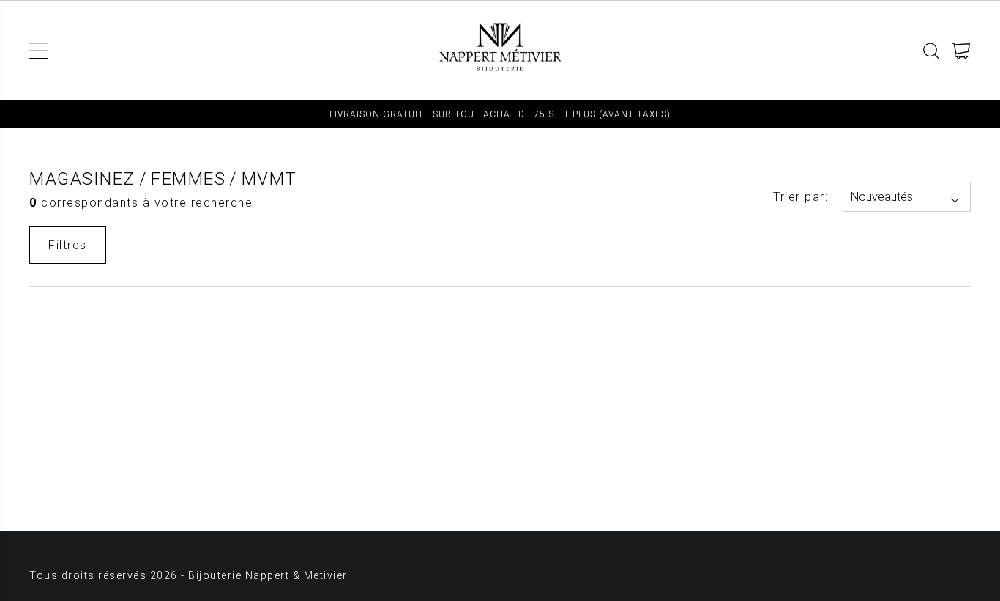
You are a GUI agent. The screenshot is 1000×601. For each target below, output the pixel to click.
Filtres (67, 245)
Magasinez (82, 179)
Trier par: (800, 197)
